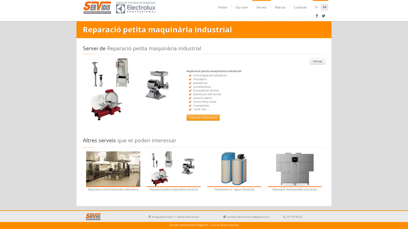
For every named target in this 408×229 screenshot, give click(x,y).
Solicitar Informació (203, 118)
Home (222, 7)
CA (324, 7)
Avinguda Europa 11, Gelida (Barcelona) (175, 217)
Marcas (280, 7)
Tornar (317, 61)
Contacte (300, 7)
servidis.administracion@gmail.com (248, 217)
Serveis (261, 7)
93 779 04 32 (294, 217)
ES (316, 7)
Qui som (241, 7)
